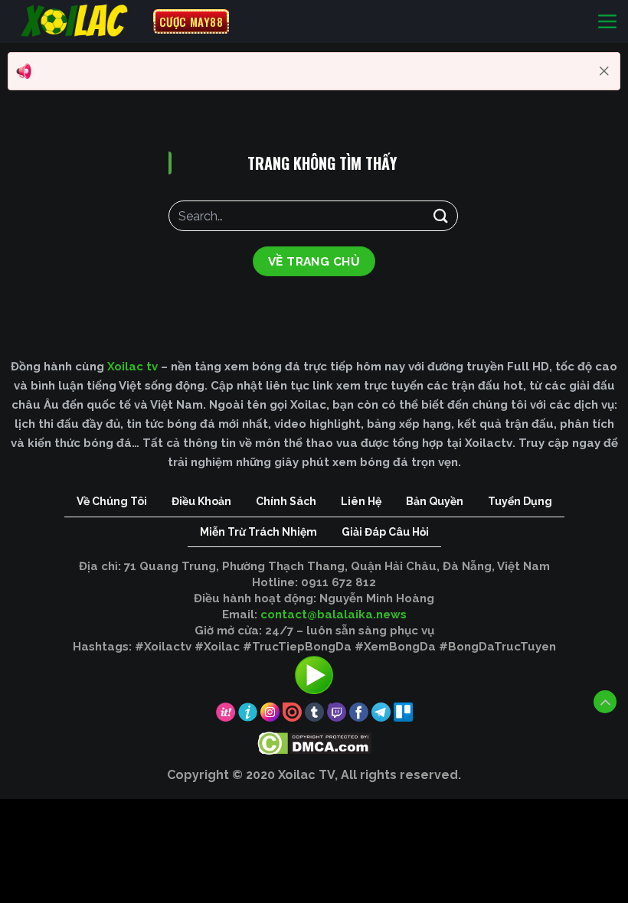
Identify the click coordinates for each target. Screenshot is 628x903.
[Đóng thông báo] (604, 71)
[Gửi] (441, 215)
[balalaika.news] (76, 21)
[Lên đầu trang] (605, 701)
